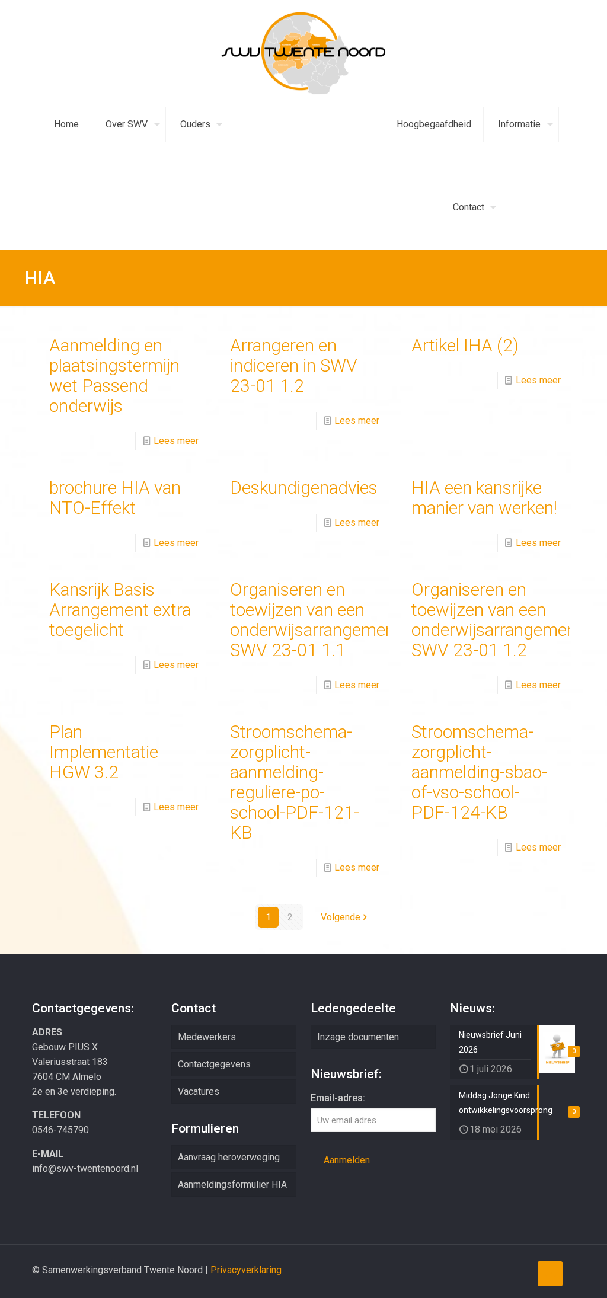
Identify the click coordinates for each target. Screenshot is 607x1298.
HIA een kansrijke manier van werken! (484, 497)
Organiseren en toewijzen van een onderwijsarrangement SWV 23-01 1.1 (315, 619)
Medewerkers (207, 1037)
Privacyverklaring (246, 1269)
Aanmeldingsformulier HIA (232, 1184)
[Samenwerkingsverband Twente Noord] (303, 53)
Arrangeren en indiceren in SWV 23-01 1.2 (293, 365)
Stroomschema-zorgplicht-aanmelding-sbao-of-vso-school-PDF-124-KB (479, 772)
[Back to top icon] (550, 1273)
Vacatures (198, 1091)
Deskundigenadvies (304, 487)
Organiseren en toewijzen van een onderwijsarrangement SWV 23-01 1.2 (496, 619)
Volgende (340, 917)
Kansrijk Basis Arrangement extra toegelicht (120, 609)
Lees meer (176, 440)
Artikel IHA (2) (465, 345)
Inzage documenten (358, 1037)
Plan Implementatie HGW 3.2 (103, 751)
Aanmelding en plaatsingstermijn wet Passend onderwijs (114, 375)
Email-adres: (338, 1098)
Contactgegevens (214, 1064)
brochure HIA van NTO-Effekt (115, 497)
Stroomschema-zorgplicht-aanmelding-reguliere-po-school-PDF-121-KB (294, 782)
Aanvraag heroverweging (229, 1157)
